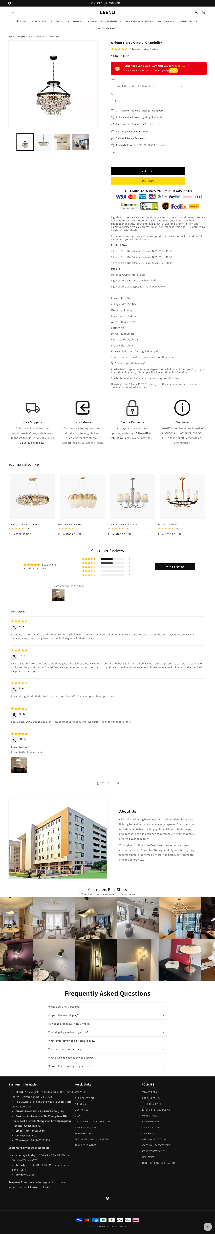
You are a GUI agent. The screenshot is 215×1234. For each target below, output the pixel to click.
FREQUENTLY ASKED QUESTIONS (92, 1139)
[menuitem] (21, 21)
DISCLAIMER (148, 1157)
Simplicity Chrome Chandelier (123, 524)
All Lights (21, 36)
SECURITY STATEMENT (153, 1151)
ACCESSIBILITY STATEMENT (155, 1145)
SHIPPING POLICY (150, 1098)
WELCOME (80, 1092)
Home (11, 36)
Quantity (115, 152)
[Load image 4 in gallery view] (80, 142)
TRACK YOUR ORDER (86, 1145)
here (33, 1135)
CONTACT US (81, 1109)
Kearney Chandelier (167, 524)
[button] (12, 12)
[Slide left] (12, 142)
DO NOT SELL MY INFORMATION (158, 1162)
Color (113, 94)
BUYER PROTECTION (85, 1127)
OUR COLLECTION (84, 1098)
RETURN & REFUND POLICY (155, 1109)
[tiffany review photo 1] (19, 765)
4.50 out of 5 (49, 565)
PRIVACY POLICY (150, 1092)
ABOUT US (80, 1103)
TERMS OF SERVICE (151, 1103)
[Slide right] (94, 142)
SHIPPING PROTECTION (153, 1139)
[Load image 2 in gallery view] (43, 142)
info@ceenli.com (35, 1130)
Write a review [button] (175, 566)
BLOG (78, 1115)
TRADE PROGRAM (84, 1133)
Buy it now (148, 180)
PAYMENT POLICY (150, 1115)
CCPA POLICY (148, 1133)
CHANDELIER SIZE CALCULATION (92, 1121)
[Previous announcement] (69, 3)
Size (113, 79)
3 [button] (108, 783)
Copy (173, 70)
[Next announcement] (146, 3)
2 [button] (103, 783)
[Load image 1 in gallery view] (25, 142)
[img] (19, 621)
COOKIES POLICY (150, 1127)
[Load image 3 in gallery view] (62, 142)
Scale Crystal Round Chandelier (23, 524)
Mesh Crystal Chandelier (70, 524)
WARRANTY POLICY (151, 1121)
